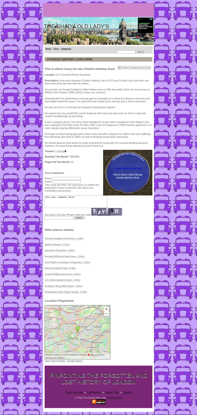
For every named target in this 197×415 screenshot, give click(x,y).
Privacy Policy (114, 397)
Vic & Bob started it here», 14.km (62, 280)
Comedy (59, 151)
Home (48, 49)
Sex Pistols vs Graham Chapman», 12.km (67, 262)
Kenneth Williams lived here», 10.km (64, 256)
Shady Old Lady (74, 392)
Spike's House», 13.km (57, 244)
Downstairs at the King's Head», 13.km (66, 292)
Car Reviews (94, 392)
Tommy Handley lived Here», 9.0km (64, 238)
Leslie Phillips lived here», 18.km (63, 274)
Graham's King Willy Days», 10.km (63, 286)
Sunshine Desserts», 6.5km (60, 250)
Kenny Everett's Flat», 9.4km (60, 268)
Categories (66, 49)
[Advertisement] (99, 10)
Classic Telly (112, 392)
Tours (56, 49)
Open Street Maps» (55, 361)
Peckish (127, 392)
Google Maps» (75, 361)
